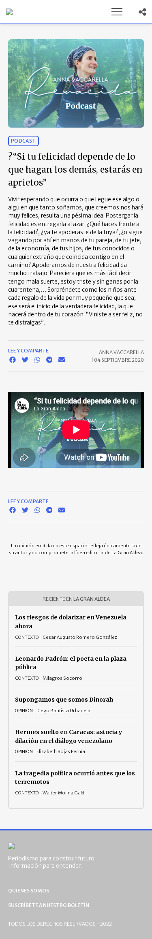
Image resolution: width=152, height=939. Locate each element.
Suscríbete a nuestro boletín (48, 905)
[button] (116, 11)
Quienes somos (28, 891)
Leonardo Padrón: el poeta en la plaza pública (70, 663)
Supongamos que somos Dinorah (64, 699)
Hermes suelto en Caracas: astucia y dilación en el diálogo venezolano (68, 736)
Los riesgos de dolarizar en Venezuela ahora (70, 622)
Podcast (23, 141)
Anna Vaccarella (121, 352)
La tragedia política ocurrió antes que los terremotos (75, 778)
